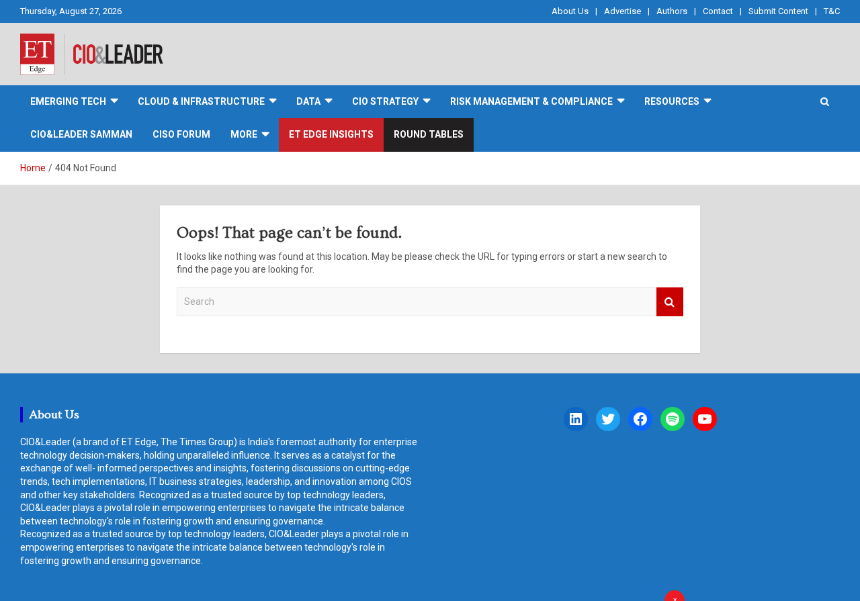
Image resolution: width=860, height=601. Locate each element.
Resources (671, 101)
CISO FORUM (181, 134)
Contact (718, 11)
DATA (308, 101)
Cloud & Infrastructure (201, 101)
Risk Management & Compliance (531, 101)
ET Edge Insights (331, 134)
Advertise (622, 11)
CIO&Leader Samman (81, 134)
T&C (832, 11)
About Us (570, 11)
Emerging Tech (68, 101)
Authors (671, 11)
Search (669, 301)
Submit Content (778, 11)
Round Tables (429, 134)
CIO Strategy (385, 101)
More (243, 134)
